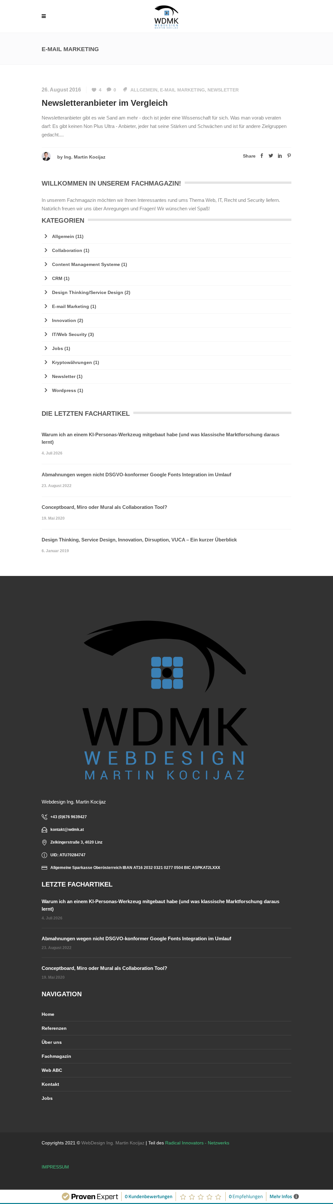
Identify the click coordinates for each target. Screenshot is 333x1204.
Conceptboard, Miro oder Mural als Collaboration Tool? (104, 507)
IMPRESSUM (55, 1166)
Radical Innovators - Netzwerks (197, 1142)
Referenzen (54, 1028)
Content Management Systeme (86, 264)
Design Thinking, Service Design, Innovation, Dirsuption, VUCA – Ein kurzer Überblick (139, 539)
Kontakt (50, 1084)
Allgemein (143, 89)
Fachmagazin (56, 1056)
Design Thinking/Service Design (87, 292)
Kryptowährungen (72, 362)
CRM (57, 278)
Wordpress (64, 390)
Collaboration (67, 250)
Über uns (52, 1042)
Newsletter (223, 89)
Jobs (57, 348)
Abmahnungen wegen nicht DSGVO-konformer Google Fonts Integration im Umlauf (136, 474)
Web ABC (52, 1070)
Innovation (64, 320)
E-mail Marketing (182, 89)
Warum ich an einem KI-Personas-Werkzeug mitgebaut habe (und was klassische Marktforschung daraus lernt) (160, 438)
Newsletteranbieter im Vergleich (105, 103)
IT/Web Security (69, 334)
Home (48, 1014)
